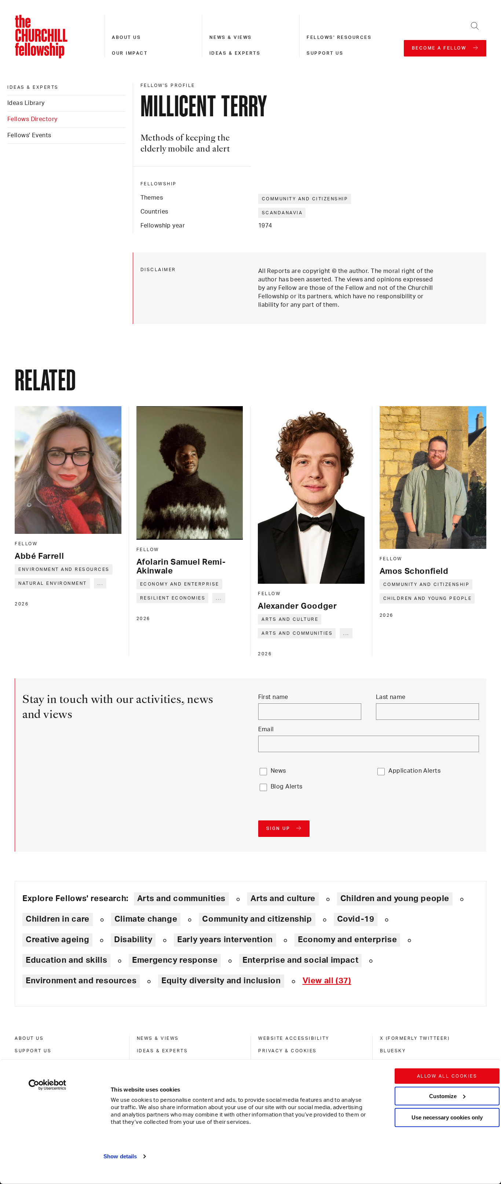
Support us (325, 53)
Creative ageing (57, 940)
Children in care (57, 919)
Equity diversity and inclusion (221, 981)
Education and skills (66, 960)
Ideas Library (26, 103)
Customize (443, 1096)
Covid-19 (355, 919)
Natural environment (52, 583)
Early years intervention (225, 940)
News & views (230, 37)
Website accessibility (293, 1038)
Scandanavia (282, 213)
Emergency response (174, 960)
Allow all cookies (447, 1076)
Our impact (129, 53)
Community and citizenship (305, 199)
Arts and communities (297, 633)
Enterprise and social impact (300, 960)
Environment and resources (64, 569)
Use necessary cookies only (447, 1117)
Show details (120, 1156)
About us (126, 37)
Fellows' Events (29, 135)
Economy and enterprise (179, 584)
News (278, 771)
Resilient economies (173, 598)
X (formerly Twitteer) (415, 1038)
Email (266, 729)
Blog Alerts (287, 787)
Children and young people (427, 598)
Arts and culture (290, 619)
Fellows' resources (339, 37)
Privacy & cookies (287, 1051)
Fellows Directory (32, 119)
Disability (133, 940)
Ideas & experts (235, 53)
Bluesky (393, 1051)
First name (273, 697)
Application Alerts (414, 771)
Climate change (146, 919)
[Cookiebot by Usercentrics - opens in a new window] (47, 1084)
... (101, 583)
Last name (391, 697)
